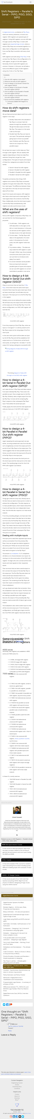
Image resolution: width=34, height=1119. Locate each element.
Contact (17, 1094)
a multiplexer (15, 553)
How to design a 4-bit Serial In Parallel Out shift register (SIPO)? (16, 88)
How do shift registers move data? (15, 79)
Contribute (17, 1088)
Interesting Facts (17, 1086)
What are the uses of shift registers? (15, 81)
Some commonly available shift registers (17, 99)
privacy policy (19, 1113)
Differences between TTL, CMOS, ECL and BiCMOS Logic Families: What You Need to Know (15, 989)
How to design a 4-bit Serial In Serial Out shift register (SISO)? (17, 84)
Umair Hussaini (6, 21)
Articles (17, 1084)
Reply (10, 1031)
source (19, 641)
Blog (16, 1100)
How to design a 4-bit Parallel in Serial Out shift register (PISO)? (16, 96)
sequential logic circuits (17, 44)
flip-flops (26, 32)
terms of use (28, 1113)
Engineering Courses (17, 1083)
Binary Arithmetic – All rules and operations (16, 912)
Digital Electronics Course (10, 895)
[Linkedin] (17, 835)
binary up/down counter (22, 738)
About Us (17, 1096)
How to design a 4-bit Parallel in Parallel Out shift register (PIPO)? (17, 92)
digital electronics (9, 32)
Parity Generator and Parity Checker (14, 975)
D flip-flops (23, 56)
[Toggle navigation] (30, 2)
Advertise (17, 1098)
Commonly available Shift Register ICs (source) (17, 102)
